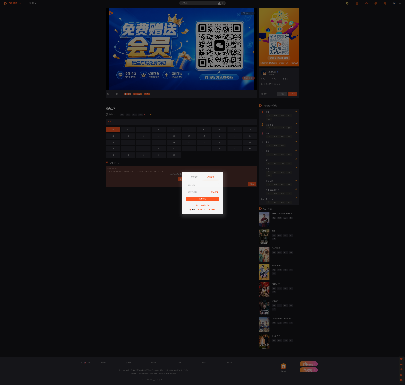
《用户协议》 (199, 209)
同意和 (203, 209)
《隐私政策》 (210, 209)
